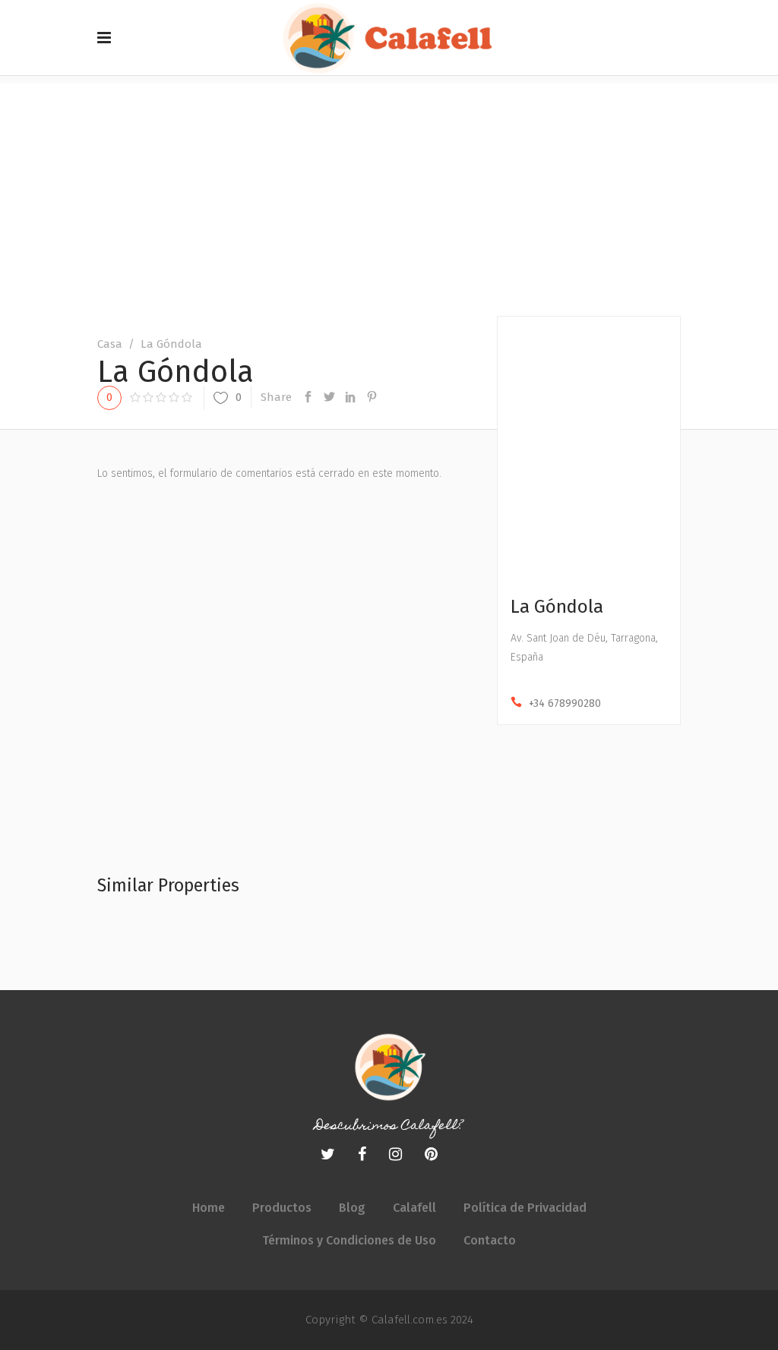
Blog (352, 1207)
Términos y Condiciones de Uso (349, 1240)
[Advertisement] (389, 190)
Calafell (414, 1207)
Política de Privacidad (525, 1207)
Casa (109, 344)
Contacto (489, 1240)
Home (208, 1207)
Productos (282, 1207)
